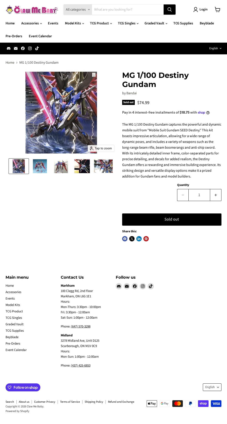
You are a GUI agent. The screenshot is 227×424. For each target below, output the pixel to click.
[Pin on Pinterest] (146, 238)
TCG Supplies (183, 23)
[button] (19, 166)
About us (24, 402)
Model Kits (73, 23)
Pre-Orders (14, 36)
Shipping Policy (94, 402)
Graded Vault (155, 23)
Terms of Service (70, 402)
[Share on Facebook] (124, 238)
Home (10, 23)
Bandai (131, 93)
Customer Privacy (44, 402)
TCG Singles (127, 23)
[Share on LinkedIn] (139, 238)
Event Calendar (40, 36)
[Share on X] (132, 238)
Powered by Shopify (17, 411)
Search (10, 402)
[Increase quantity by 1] (215, 195)
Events (53, 23)
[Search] (170, 9)
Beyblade (207, 23)
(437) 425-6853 (80, 365)
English (213, 48)
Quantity (183, 185)
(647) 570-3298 (80, 326)
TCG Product (100, 23)
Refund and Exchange (121, 402)
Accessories (30, 23)
